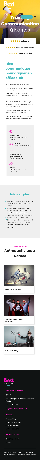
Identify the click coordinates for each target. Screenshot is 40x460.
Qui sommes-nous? (12, 439)
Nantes (22, 30)
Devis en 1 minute (27, 17)
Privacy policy (27, 452)
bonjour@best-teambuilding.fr (16, 409)
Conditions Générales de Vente (26, 454)
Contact (8, 442)
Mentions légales (9, 454)
